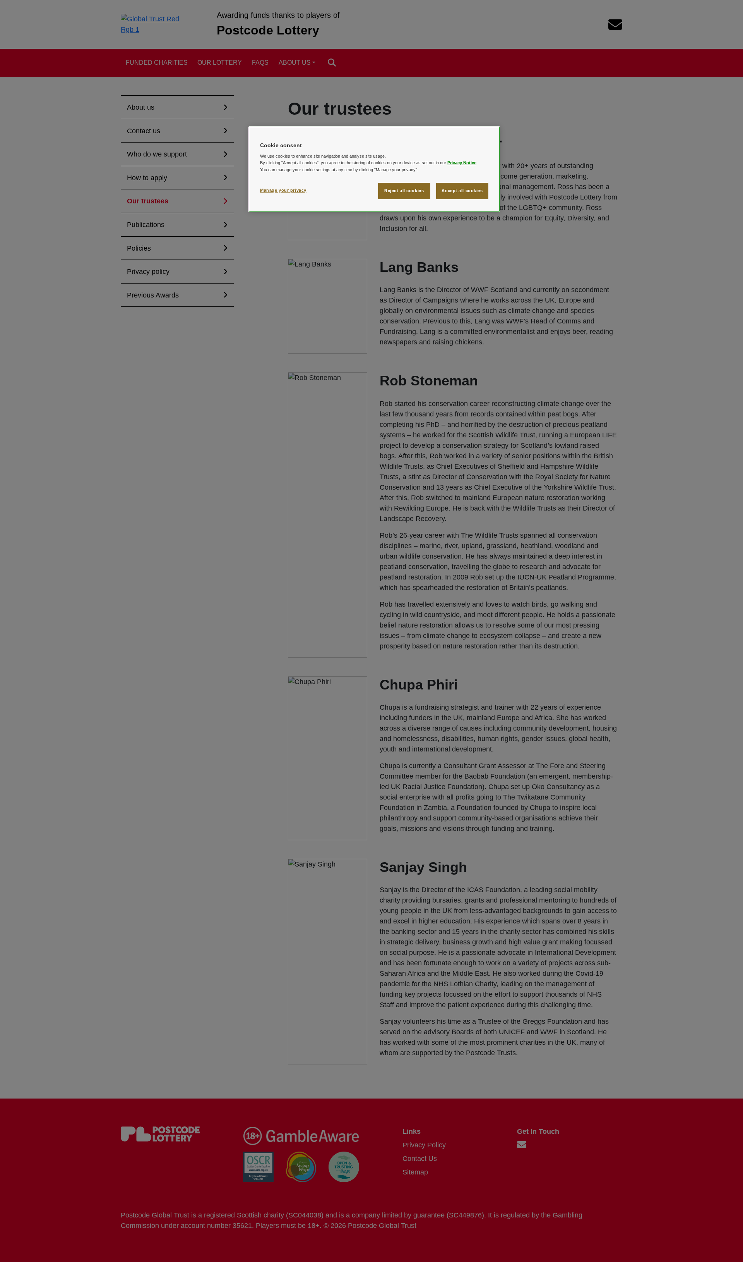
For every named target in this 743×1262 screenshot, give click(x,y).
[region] (374, 169)
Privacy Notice (461, 162)
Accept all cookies (462, 190)
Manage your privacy (283, 190)
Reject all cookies (404, 190)
